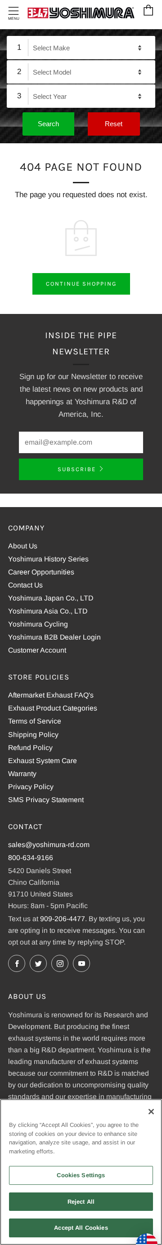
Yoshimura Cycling (38, 624)
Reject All (81, 1201)
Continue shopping (81, 283)
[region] (81, 1172)
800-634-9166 (30, 857)
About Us (22, 546)
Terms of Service (34, 721)
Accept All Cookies (81, 1227)
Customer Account (37, 650)
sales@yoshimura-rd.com (49, 844)
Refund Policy (30, 747)
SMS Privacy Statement (46, 800)
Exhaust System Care (42, 760)
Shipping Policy (33, 734)
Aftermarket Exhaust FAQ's (51, 695)
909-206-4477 (62, 919)
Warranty (22, 773)
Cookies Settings (81, 1175)
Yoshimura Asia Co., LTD (47, 611)
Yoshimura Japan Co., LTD (50, 598)
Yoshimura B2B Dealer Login (54, 637)
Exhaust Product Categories (52, 708)
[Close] (151, 1111)
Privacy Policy (31, 786)
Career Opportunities (41, 572)
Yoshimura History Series (48, 559)
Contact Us (25, 585)
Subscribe (77, 469)
